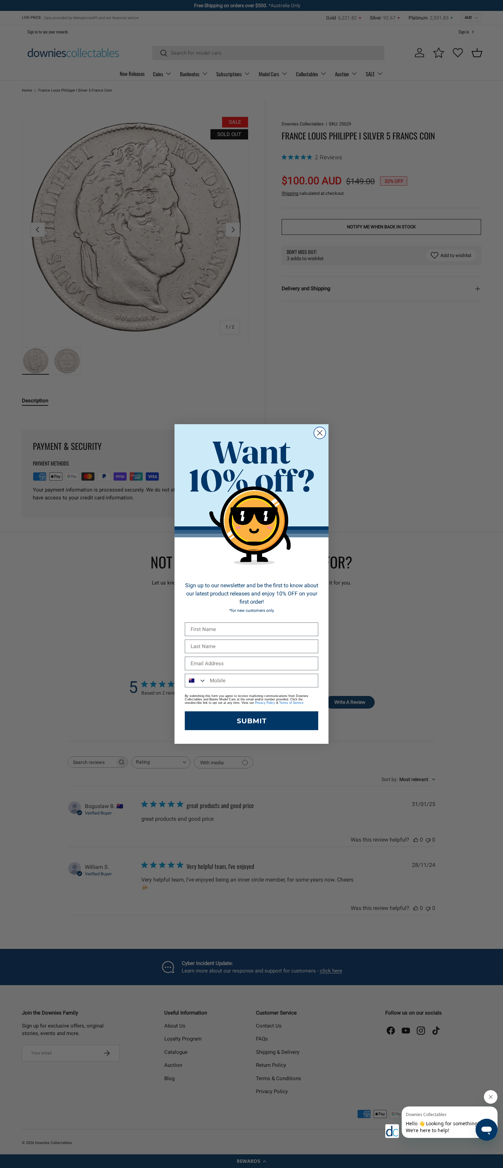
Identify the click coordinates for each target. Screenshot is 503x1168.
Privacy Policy (265, 702)
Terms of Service (291, 702)
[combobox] (195, 680)
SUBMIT (252, 721)
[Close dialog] (320, 433)
